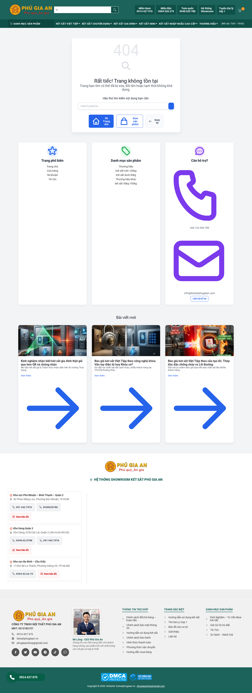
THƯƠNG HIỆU (207, 23)
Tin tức (52, 179)
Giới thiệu (173, 631)
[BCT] (114, 677)
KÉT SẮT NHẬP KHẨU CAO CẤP (177, 23)
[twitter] (25, 652)
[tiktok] (55, 652)
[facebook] (15, 652)
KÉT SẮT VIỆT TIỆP (67, 23)
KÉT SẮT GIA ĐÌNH (124, 23)
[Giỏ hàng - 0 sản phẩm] (239, 10)
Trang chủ (52, 166)
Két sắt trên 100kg (126, 170)
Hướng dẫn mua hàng (139, 652)
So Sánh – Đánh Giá (221, 634)
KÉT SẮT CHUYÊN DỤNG (96, 23)
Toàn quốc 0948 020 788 (187, 10)
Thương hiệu (126, 166)
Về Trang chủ (106, 121)
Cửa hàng (52, 170)
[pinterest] (45, 652)
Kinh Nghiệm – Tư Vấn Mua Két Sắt (225, 619)
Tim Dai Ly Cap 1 (177, 622)
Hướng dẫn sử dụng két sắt (142, 632)
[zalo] (65, 652)
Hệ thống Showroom (207, 10)
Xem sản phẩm (135, 121)
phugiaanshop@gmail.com (32, 642)
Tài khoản (52, 175)
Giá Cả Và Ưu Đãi (220, 625)
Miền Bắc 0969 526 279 (166, 10)
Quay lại (157, 121)
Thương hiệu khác (126, 179)
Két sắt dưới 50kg (126, 175)
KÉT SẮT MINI (147, 23)
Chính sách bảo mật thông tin (142, 626)
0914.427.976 (28, 677)
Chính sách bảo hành (139, 637)
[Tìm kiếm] (114, 10)
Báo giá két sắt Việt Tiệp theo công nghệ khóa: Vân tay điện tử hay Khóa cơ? (125, 362)
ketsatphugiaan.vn (27, 638)
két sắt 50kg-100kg (126, 183)
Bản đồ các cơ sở (178, 626)
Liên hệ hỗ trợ (199, 298)
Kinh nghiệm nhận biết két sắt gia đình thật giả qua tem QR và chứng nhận (51, 362)
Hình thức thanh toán (139, 642)
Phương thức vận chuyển (141, 647)
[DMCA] (141, 677)
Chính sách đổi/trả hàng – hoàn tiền (141, 619)
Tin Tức (214, 629)
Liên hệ (172, 636)
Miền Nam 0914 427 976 (145, 10)
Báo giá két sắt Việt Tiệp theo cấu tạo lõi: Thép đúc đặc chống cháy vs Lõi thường (199, 362)
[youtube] (35, 652)
